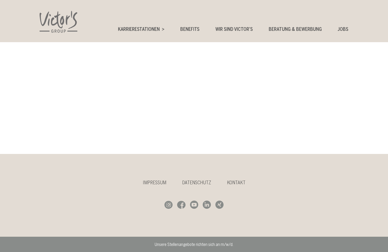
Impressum (154, 182)
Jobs (343, 29)
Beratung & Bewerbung (295, 29)
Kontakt (236, 182)
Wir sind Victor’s (234, 29)
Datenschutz (196, 182)
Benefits (190, 29)
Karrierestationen (139, 29)
